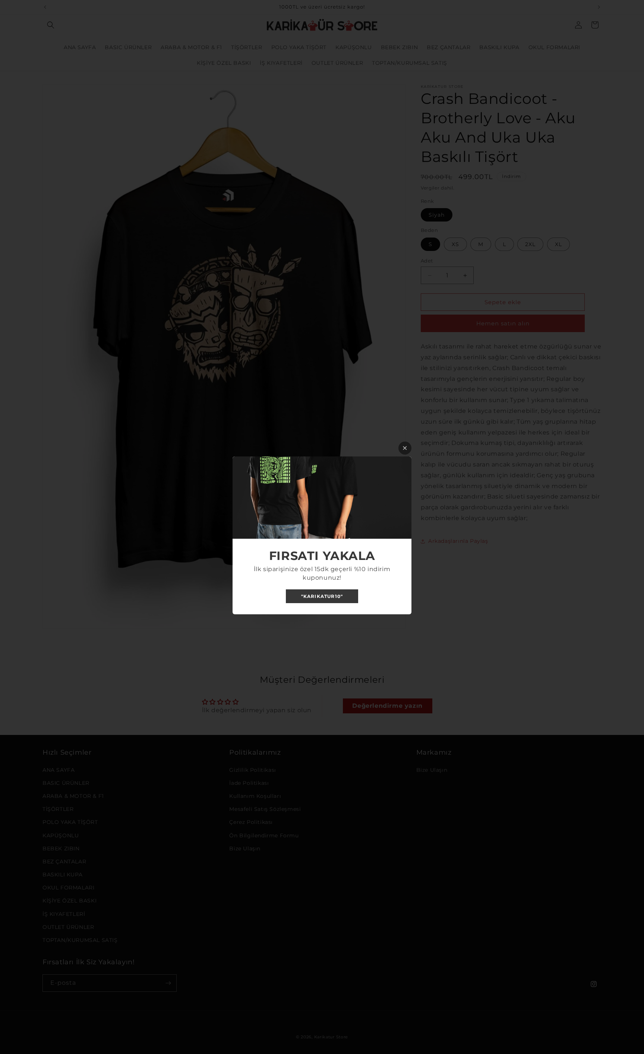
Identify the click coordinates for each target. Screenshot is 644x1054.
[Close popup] (404, 448)
